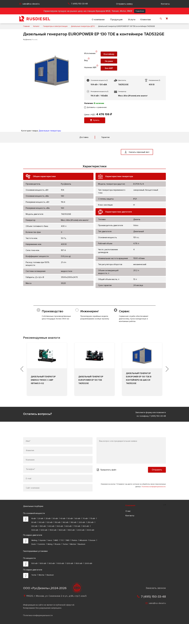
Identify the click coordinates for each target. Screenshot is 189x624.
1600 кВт (62, 530)
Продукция (116, 19)
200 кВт (82, 522)
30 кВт (55, 519)
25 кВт (48, 519)
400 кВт (51, 526)
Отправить (157, 470)
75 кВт (92, 519)
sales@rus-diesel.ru (31, 4)
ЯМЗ (67, 540)
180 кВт (73, 522)
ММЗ (56, 540)
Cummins (41, 544)
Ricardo (58, 544)
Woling (49, 544)
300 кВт (34, 526)
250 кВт (90, 522)
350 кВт (43, 526)
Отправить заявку (124, 4)
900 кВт (52, 563)
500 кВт (60, 526)
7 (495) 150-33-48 (79, 4)
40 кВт (62, 519)
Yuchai (65, 544)
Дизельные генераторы (50, 130)
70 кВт (85, 519)
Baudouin (81, 544)
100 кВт (42, 522)
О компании (98, 19)
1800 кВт (71, 530)
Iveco (50, 540)
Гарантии (105, 137)
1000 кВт (34, 530)
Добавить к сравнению (97, 107)
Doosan (92, 540)
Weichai (73, 544)
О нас (128, 511)
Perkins (74, 540)
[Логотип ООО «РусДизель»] (34, 19)
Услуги (131, 19)
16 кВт (33, 519)
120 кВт (50, 522)
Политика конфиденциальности (38, 615)
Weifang (34, 540)
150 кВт (58, 522)
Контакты (165, 4)
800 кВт (86, 526)
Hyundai (43, 540)
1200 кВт (44, 530)
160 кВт (66, 522)
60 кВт (77, 519)
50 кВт (70, 519)
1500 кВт (53, 530)
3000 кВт (90, 530)
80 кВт (34, 522)
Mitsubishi (83, 540)
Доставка (83, 137)
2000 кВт (81, 530)
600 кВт (68, 526)
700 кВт (77, 526)
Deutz (33, 544)
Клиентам (145, 19)
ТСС (62, 540)
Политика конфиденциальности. (154, 487)
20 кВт (40, 519)
